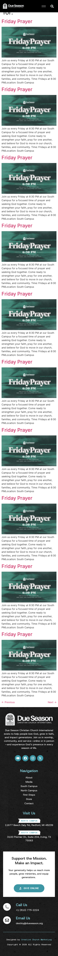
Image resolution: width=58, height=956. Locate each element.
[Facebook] (25, 758)
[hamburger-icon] (43, 6)
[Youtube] (18, 758)
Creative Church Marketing (36, 940)
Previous (8, 702)
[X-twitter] (40, 758)
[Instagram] (33, 758)
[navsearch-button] (52, 6)
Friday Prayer (17, 21)
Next (52, 702)
